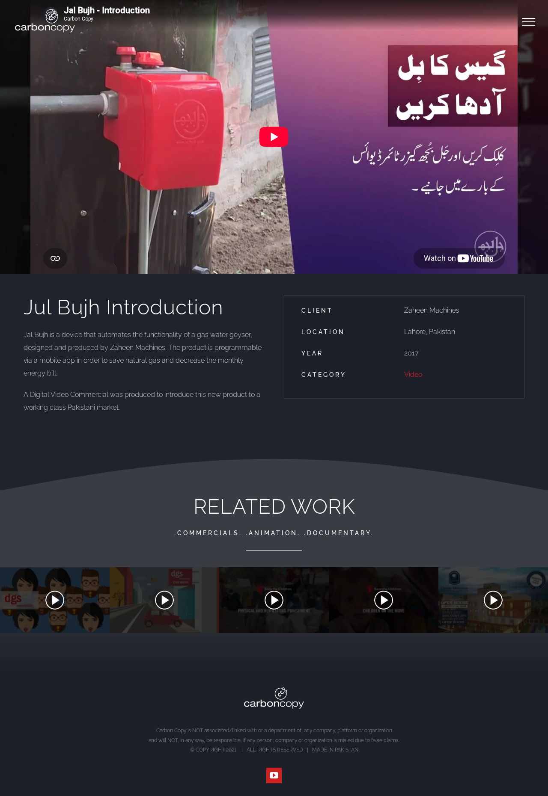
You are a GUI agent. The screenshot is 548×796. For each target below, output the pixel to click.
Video (413, 374)
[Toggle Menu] (528, 22)
